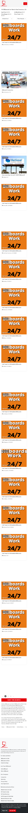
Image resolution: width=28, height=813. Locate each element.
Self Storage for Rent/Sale (7, 796)
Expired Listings (4, 762)
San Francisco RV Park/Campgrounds (16, 719)
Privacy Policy (4, 781)
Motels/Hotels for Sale (6, 798)
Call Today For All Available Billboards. (12, 118)
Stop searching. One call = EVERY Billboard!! (13, 175)
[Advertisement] (14, 679)
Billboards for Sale (5, 758)
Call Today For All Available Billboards (11, 42)
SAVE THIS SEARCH (13, 700)
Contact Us (3, 777)
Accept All (12, 810)
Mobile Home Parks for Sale (7, 800)
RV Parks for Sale (5, 792)
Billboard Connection (7, 90)
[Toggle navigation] (25, 3)
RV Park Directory (5, 794)
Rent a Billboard (4, 771)
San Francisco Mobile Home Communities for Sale (12, 720)
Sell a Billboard (4, 768)
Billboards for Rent (5, 760)
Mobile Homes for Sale (6, 789)
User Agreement (5, 783)
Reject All (4, 810)
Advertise (3, 779)
